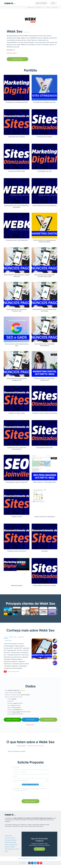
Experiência (21, 637)
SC (43, 7)
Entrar (53, 3)
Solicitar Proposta (17, 59)
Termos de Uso (52, 858)
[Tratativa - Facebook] (29, 863)
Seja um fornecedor (10, 846)
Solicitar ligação (30, 719)
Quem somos (8, 835)
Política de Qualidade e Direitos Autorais (28, 858)
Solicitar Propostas (30, 801)
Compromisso (8, 640)
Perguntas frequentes (10, 842)
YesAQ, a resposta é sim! (11, 844)
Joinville (48, 7)
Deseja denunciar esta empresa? (35, 745)
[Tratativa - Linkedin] (32, 863)
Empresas (38, 7)
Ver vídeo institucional (13, 671)
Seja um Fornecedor (41, 3)
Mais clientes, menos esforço (12, 849)
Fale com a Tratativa (10, 837)
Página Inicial (31, 7)
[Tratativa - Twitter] (35, 863)
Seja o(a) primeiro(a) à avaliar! (16, 751)
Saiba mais (39, 848)
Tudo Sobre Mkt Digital (11, 840)
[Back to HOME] (10, 3)
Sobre (6, 637)
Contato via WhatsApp (13, 719)
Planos (6, 851)
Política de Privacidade (43, 858)
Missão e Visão (13, 637)
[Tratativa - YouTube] (38, 863)
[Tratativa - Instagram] (41, 863)
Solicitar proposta (48, 719)
